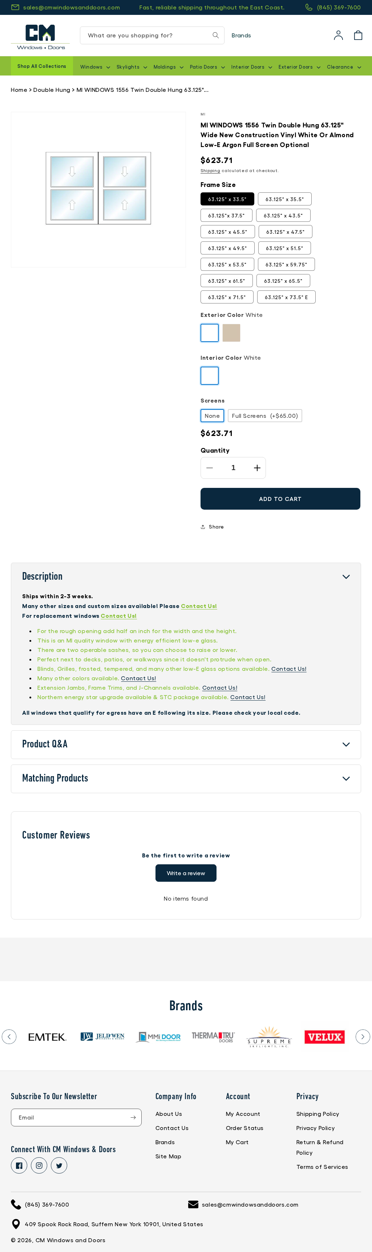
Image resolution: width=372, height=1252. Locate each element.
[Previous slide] (9, 1036)
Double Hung (51, 89)
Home (19, 89)
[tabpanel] (47, 1036)
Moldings (165, 66)
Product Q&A (45, 744)
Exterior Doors (296, 66)
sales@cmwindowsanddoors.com (71, 7)
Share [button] (216, 526)
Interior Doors (248, 66)
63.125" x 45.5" (227, 232)
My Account (243, 1113)
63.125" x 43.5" (283, 215)
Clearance (341, 66)
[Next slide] (363, 1036)
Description (42, 577)
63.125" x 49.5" (227, 248)
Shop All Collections (41, 66)
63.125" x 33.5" (227, 199)
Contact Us (172, 1127)
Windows (92, 66)
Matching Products (55, 778)
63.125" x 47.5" (285, 232)
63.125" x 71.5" (227, 297)
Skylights (129, 66)
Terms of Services (322, 1166)
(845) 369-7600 (339, 7)
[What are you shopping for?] (216, 35)
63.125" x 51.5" (284, 248)
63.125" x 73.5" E (286, 297)
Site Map (168, 1156)
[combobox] (152, 35)
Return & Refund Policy (320, 1147)
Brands (241, 35)
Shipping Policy (317, 1113)
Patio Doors (204, 66)
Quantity (215, 450)
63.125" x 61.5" (226, 281)
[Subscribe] (133, 1117)
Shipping (211, 170)
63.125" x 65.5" (283, 281)
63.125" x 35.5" (285, 199)
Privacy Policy (315, 1127)
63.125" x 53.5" (227, 264)
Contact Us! (199, 605)
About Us (168, 1113)
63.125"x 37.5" (226, 215)
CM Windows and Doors (71, 1239)
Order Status (245, 1127)
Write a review (186, 872)
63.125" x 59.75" (286, 264)
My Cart (237, 1141)
